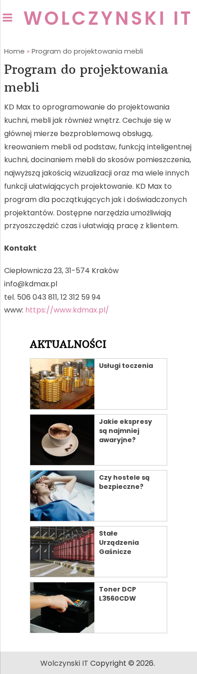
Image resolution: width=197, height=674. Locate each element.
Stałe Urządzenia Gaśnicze (119, 542)
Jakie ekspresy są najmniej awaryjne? (125, 430)
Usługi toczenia (126, 365)
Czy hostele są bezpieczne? (124, 482)
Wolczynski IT (108, 18)
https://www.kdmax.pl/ (67, 310)
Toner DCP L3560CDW (117, 594)
